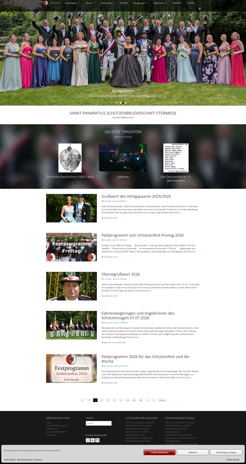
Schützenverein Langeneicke (179, 434)
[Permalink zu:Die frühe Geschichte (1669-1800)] (70, 157)
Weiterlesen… (175, 212)
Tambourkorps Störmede (138, 441)
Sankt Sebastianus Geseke (178, 425)
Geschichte (106, 3)
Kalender (177, 2)
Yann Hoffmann (121, 201)
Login (48, 422)
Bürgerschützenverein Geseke (179, 422)
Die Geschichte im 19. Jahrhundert (176, 179)
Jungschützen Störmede (137, 428)
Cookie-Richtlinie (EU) (56, 431)
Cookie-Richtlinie (10, 459)
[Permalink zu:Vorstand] (123, 53)
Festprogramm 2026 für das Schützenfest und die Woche (145, 359)
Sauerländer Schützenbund (139, 425)
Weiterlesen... (133, 95)
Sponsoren (159, 3)
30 (141, 400)
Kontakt (190, 2)
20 (134, 400)
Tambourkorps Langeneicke (139, 438)
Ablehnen (193, 452)
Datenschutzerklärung (25, 459)
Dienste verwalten (233, 459)
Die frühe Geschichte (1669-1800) (70, 177)
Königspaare (139, 3)
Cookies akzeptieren (159, 452)
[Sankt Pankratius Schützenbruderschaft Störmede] (46, 3)
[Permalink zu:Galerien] (123, 158)
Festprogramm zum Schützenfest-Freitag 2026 (142, 235)
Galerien (124, 2)
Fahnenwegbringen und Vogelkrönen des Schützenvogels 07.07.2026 (137, 315)
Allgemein (107, 342)
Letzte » (162, 400)
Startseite (55, 2)
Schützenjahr (71, 3)
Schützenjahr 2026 (110, 218)
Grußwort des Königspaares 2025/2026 (136, 196)
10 (127, 400)
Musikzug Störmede (135, 434)
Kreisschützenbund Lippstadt (140, 422)
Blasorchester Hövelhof (137, 431)
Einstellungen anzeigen (226, 452)
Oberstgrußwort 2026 (120, 274)
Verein (89, 3)
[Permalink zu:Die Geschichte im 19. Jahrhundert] (176, 157)
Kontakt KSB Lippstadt (57, 425)
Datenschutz (52, 428)
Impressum (38, 459)
